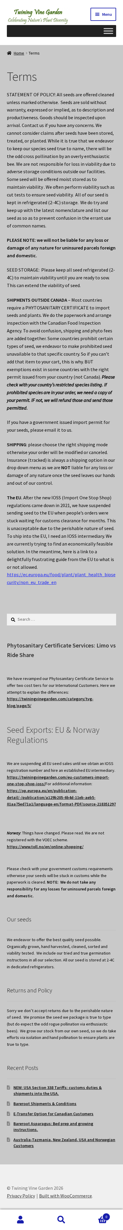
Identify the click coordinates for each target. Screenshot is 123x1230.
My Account (20, 1220)
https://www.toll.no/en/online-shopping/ (45, 846)
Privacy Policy (21, 1196)
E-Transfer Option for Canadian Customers (53, 1113)
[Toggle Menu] (108, 31)
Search (61, 1220)
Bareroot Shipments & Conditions (44, 1103)
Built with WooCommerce (65, 1196)
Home (19, 53)
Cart (94, 1214)
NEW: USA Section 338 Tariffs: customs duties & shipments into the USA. (57, 1090)
